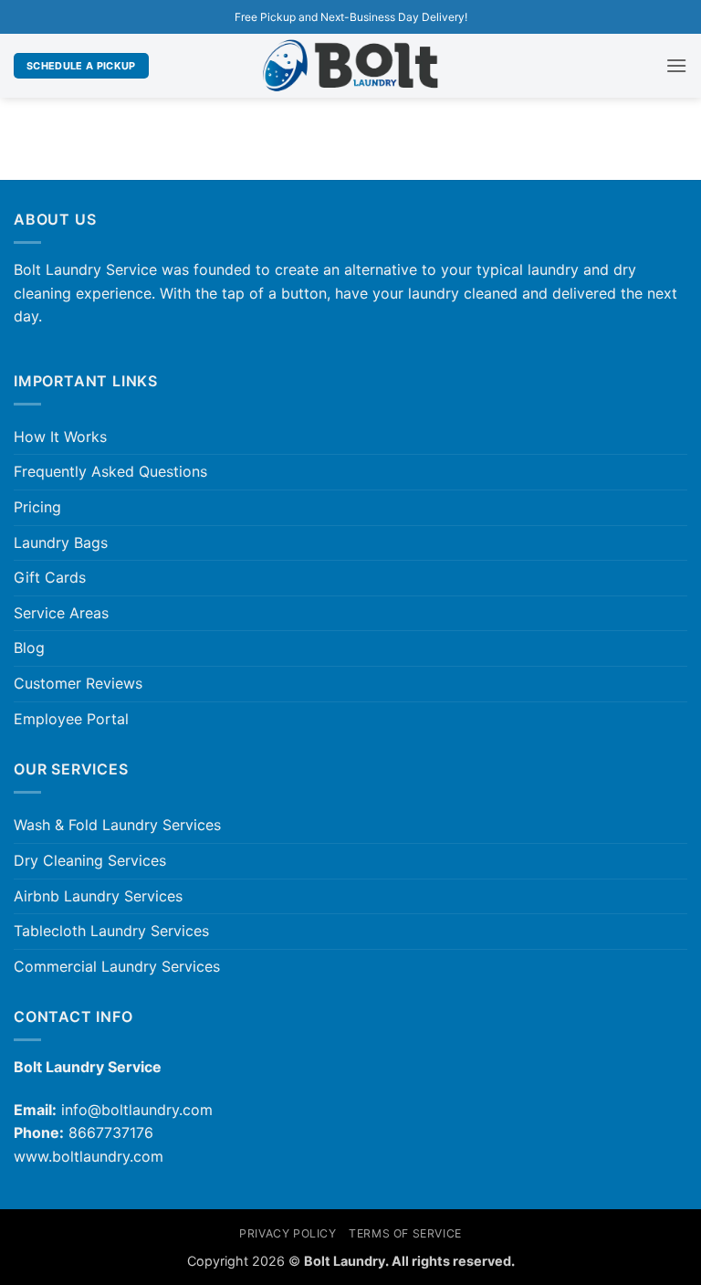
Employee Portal (71, 719)
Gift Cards (50, 577)
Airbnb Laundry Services (98, 896)
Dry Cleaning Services (90, 860)
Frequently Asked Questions (110, 471)
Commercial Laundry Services (117, 966)
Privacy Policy (288, 1233)
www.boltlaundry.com (88, 1156)
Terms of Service (405, 1233)
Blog (29, 647)
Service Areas (61, 613)
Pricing (37, 507)
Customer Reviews (78, 683)
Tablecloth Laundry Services (111, 931)
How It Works (60, 436)
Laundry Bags (61, 542)
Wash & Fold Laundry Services (117, 825)
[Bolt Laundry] (350, 66)
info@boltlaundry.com (137, 1110)
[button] (676, 65)
